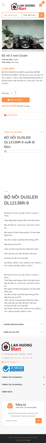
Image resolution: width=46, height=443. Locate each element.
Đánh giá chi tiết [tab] (11, 332)
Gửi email (38, 420)
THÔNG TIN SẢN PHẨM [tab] (13, 132)
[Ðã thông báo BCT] (13, 369)
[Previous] (5, 191)
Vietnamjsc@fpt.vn (11, 362)
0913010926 (11, 106)
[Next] (7, 191)
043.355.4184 (27, 358)
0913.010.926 (15, 358)
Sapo (28, 440)
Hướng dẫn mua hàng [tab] (14, 324)
